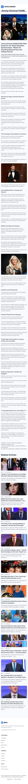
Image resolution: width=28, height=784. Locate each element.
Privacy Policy (4, 766)
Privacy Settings (17, 779)
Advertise (3, 760)
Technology (3, 738)
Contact (2, 755)
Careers (2, 758)
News (2, 742)
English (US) (9, 779)
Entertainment (4, 745)
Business (3, 740)
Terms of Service (4, 769)
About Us (3, 753)
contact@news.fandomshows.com (8, 729)
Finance (2, 747)
